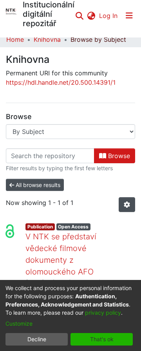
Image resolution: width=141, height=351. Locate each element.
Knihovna (47, 39)
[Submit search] (79, 15)
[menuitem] (91, 15)
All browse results (37, 185)
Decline (36, 339)
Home (15, 39)
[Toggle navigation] (129, 15)
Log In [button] (108, 16)
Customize (19, 323)
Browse (118, 156)
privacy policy (103, 312)
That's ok (102, 339)
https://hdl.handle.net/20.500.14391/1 (61, 82)
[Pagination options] (127, 204)
